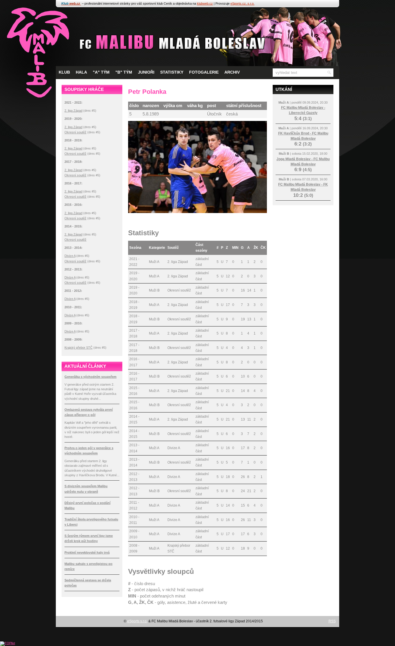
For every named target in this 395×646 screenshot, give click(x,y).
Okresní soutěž (75, 132)
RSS (332, 621)
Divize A (69, 255)
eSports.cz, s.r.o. (242, 3)
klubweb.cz (205, 3)
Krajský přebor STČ (78, 347)
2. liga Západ (73, 110)
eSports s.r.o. (137, 621)
